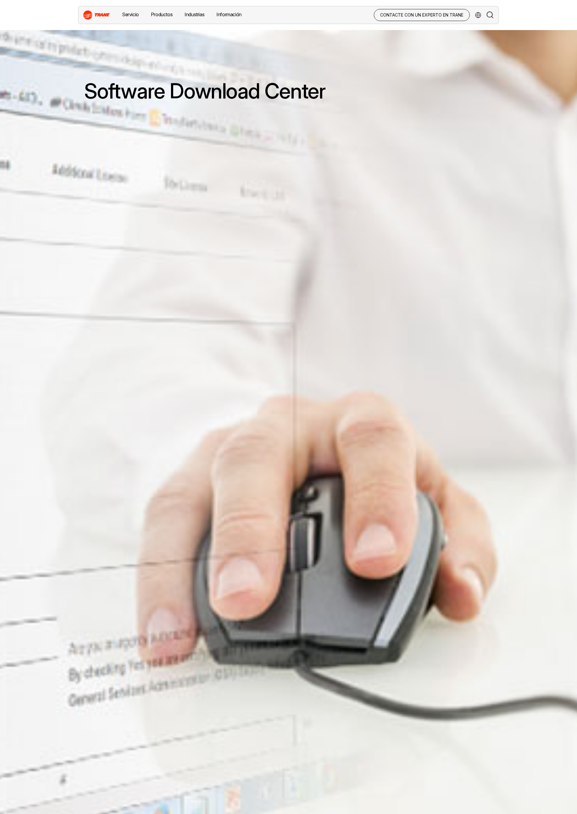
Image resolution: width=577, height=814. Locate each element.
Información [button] (229, 14)
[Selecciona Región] (478, 15)
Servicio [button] (130, 14)
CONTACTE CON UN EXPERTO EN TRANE (421, 14)
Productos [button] (161, 14)
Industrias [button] (194, 14)
